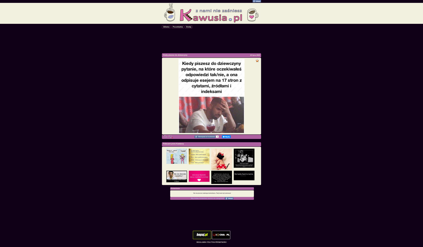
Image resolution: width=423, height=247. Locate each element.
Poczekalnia (178, 27)
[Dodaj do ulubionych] (257, 60)
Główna (166, 27)
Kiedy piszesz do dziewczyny (175, 55)
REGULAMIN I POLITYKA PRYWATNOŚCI (211, 242)
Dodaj (188, 27)
